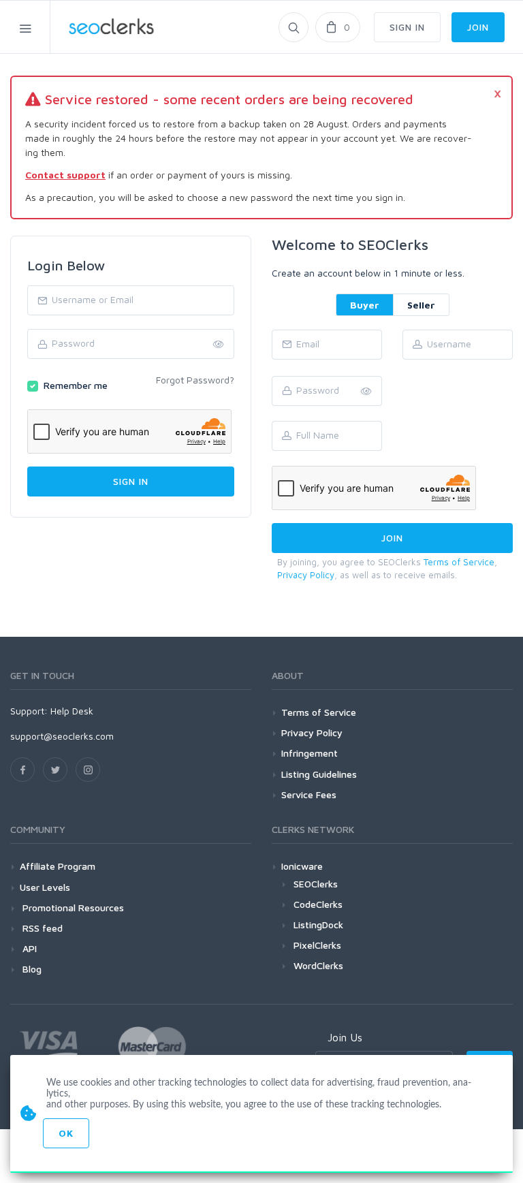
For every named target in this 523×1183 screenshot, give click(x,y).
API (28, 948)
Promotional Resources (72, 907)
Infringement (309, 753)
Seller (421, 305)
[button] (366, 391)
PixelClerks (317, 945)
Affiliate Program (57, 866)
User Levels (45, 887)
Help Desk (71, 710)
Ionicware (302, 866)
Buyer (364, 305)
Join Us (345, 1037)
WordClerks (318, 965)
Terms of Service (459, 561)
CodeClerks (318, 904)
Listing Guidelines (319, 774)
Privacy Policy (305, 574)
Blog (31, 969)
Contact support (65, 174)
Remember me (76, 385)
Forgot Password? (195, 379)
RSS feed (41, 928)
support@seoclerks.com (62, 736)
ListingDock (318, 924)
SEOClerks (316, 883)
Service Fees (308, 794)
